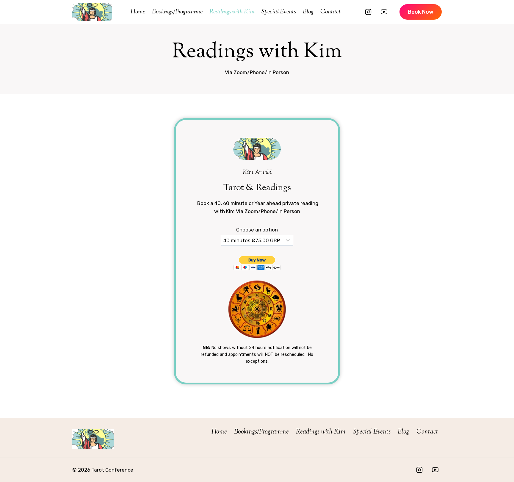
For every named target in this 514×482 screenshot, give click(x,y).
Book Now (420, 12)
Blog (308, 11)
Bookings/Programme (177, 11)
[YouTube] (384, 11)
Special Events (278, 11)
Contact (330, 11)
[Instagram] (368, 11)
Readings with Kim (232, 11)
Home (138, 11)
